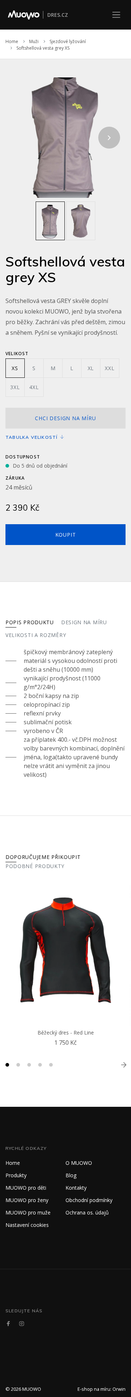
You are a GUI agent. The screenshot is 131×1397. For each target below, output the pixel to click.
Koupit (65, 534)
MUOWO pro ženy (26, 1200)
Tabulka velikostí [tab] (32, 437)
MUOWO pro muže (28, 1212)
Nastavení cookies (27, 1224)
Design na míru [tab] (84, 622)
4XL (34, 387)
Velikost (17, 353)
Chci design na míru (65, 418)
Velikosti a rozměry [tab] (35, 635)
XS (15, 368)
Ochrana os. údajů (87, 1212)
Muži (34, 41)
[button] (7, 1064)
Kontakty (76, 1187)
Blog (71, 1175)
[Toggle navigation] (116, 14)
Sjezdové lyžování (67, 41)
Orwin (119, 1389)
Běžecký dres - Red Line (65, 1032)
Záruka (15, 478)
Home (11, 41)
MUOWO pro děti (25, 1187)
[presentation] (22, 138)
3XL (15, 387)
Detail (67, 1051)
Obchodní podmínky (89, 1200)
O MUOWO (79, 1162)
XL (91, 368)
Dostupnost (22, 457)
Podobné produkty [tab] (34, 866)
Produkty (16, 1175)
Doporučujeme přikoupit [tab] (42, 856)
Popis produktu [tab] (29, 622)
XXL (109, 368)
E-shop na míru (94, 1389)
